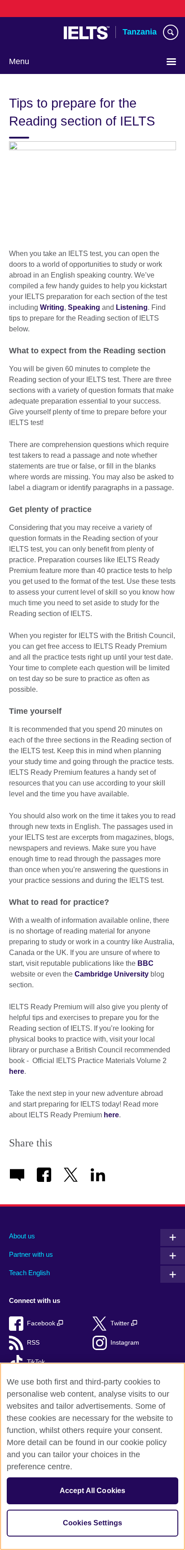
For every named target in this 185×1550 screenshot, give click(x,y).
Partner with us (31, 1254)
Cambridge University (112, 974)
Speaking (84, 307)
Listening (132, 307)
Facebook (42, 1323)
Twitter (120, 1323)
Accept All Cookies (93, 1490)
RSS (33, 1342)
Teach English (29, 1272)
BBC (145, 963)
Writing (52, 307)
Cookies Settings (93, 1523)
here (16, 1071)
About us (22, 1236)
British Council (32, 32)
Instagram (124, 1342)
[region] (92, 1456)
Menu (19, 61)
